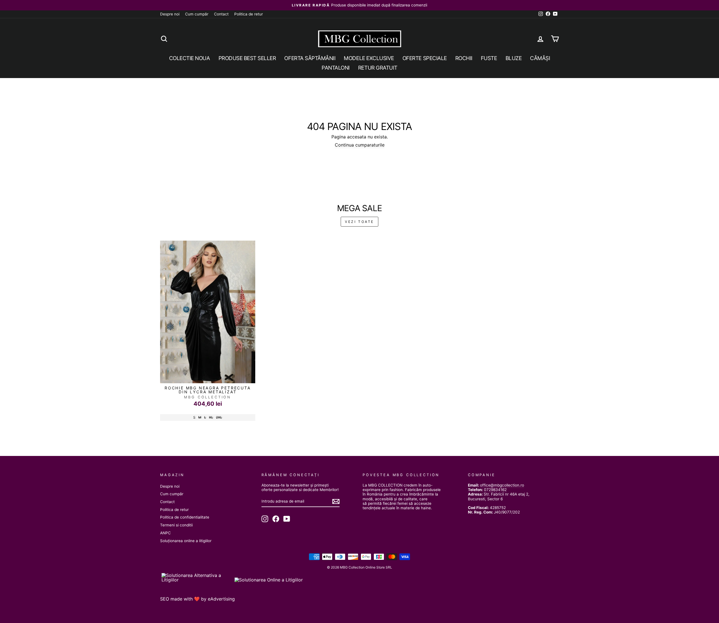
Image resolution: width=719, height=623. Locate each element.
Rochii (463, 58)
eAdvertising (221, 599)
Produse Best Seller (247, 58)
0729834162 (495, 489)
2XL (219, 417)
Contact (221, 14)
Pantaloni (336, 68)
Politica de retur (248, 14)
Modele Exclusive (369, 58)
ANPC (165, 533)
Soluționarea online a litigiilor (185, 540)
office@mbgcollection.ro (502, 485)
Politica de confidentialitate (184, 517)
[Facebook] (275, 518)
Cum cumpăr (196, 14)
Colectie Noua (189, 58)
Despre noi (169, 14)
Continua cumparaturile (359, 145)
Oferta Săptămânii (309, 58)
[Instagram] (264, 518)
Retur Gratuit (377, 68)
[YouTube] (286, 518)
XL (211, 417)
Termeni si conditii (176, 525)
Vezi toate (359, 222)
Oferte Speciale (424, 58)
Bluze (514, 58)
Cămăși (540, 58)
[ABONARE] (336, 501)
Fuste (489, 58)
